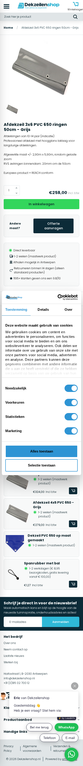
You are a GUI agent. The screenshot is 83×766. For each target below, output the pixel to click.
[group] (41, 71)
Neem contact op (16, 649)
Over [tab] (68, 309)
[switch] (71, 402)
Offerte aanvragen (53, 225)
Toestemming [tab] (16, 309)
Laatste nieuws (14, 656)
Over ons (10, 643)
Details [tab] (43, 309)
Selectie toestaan (41, 465)
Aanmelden (60, 622)
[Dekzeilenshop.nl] (38, 6)
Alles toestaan (41, 451)
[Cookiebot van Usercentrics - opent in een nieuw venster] (58, 297)
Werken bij (11, 662)
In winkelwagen (41, 204)
